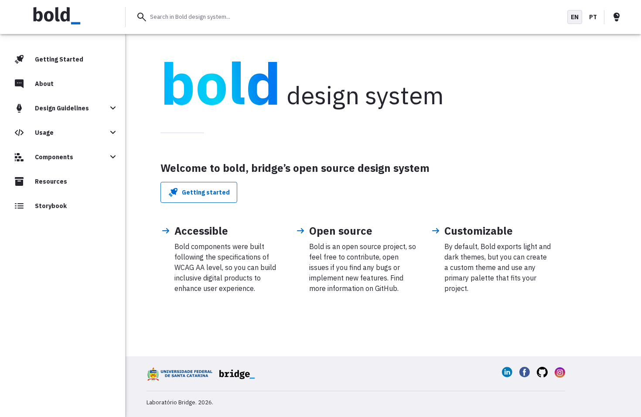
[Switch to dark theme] (616, 17)
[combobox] (346, 17)
